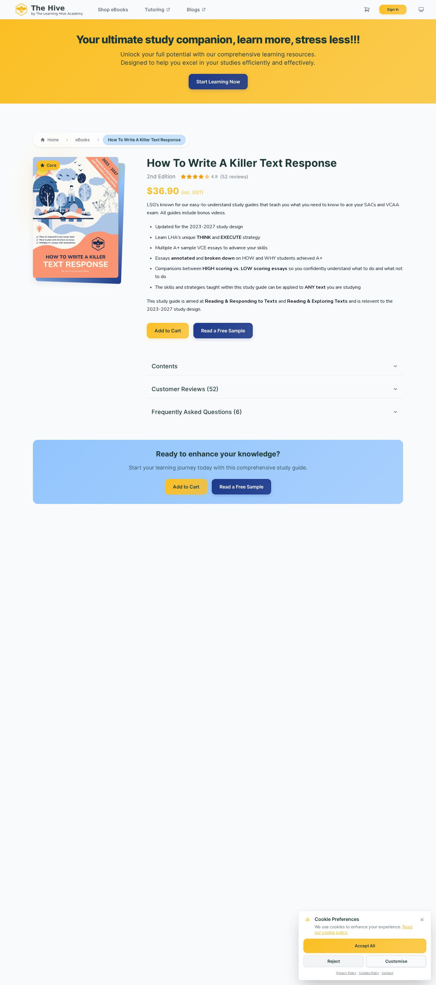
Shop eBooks (113, 9)
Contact (387, 973)
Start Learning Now (218, 82)
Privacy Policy (346, 973)
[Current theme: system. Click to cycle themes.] (421, 9)
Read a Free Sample (223, 331)
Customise (396, 961)
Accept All (365, 945)
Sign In (393, 9)
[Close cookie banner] (422, 920)
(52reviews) (234, 177)
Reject (333, 961)
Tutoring (154, 9)
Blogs (193, 9)
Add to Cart (168, 331)
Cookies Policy (369, 973)
